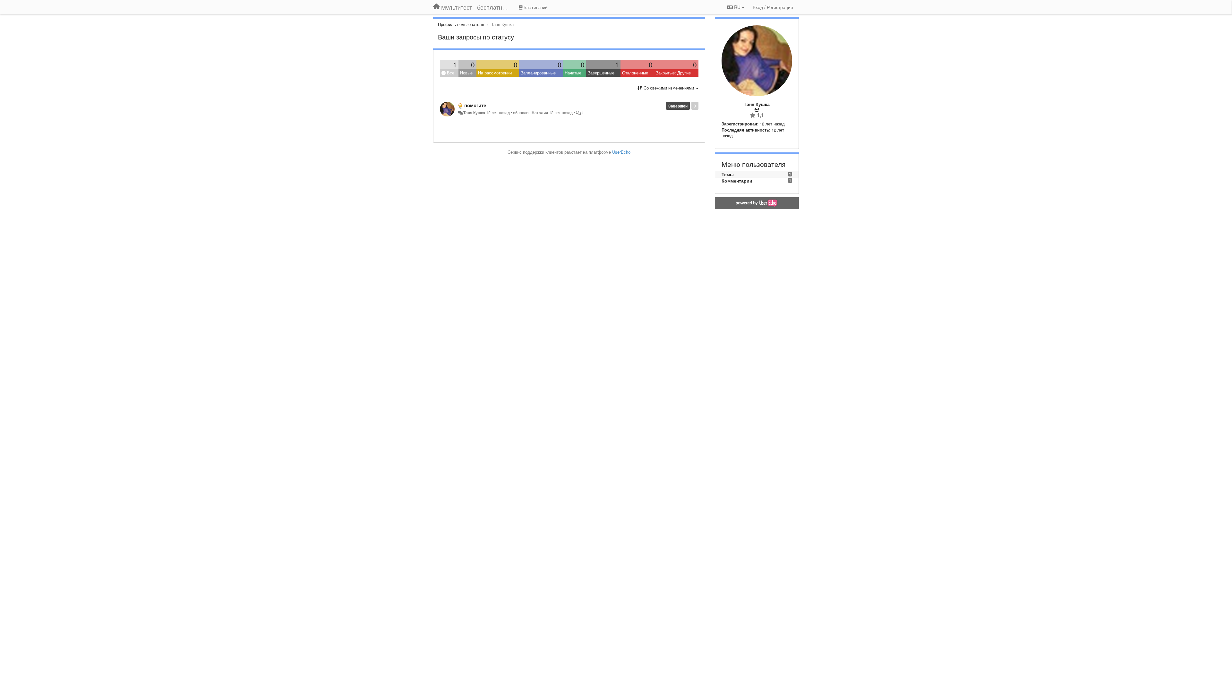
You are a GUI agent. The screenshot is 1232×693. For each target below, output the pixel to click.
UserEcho (621, 152)
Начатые (573, 73)
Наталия (540, 113)
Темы (728, 174)
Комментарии (737, 180)
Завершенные (601, 73)
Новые (466, 73)
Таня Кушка (474, 113)
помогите (475, 105)
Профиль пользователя (461, 24)
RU (737, 7)
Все (450, 73)
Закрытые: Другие (673, 73)
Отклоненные (635, 73)
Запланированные (538, 73)
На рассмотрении (495, 73)
